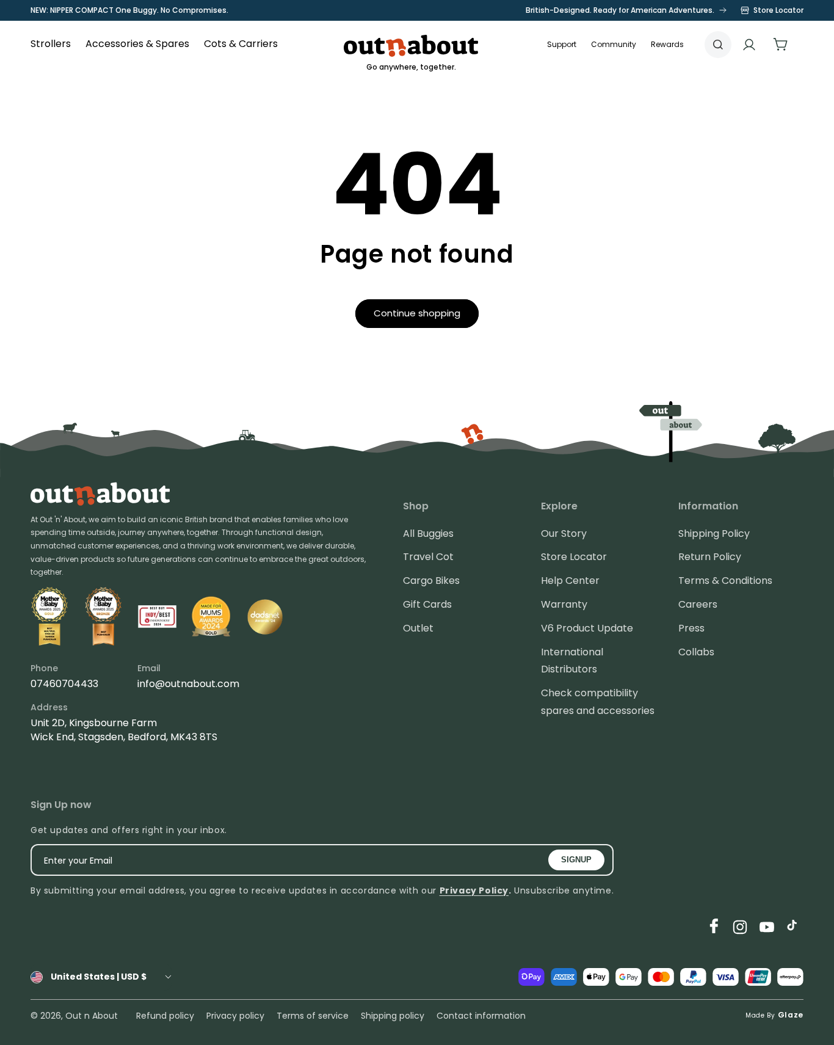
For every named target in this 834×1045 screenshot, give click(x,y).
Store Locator (574, 557)
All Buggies (428, 533)
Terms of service (313, 1016)
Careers (697, 604)
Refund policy (165, 1016)
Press (691, 628)
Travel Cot (428, 557)
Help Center (570, 580)
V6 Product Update (587, 628)
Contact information (481, 1016)
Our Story (564, 533)
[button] (614, 44)
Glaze (791, 1015)
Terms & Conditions (725, 580)
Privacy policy (235, 1016)
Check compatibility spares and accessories (598, 702)
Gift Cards (427, 604)
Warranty (564, 604)
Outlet (418, 628)
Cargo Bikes (431, 580)
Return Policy (709, 557)
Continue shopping (417, 313)
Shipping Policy (714, 533)
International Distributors (572, 661)
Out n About (91, 1016)
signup (576, 859)
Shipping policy (392, 1016)
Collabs (696, 652)
